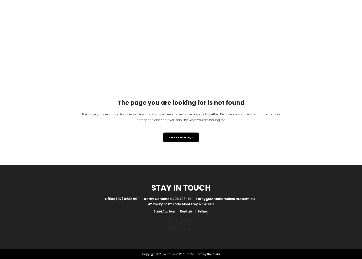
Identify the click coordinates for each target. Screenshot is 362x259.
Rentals (186, 211)
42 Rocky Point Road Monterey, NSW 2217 (181, 204)
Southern (213, 254)
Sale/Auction (164, 211)
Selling (202, 211)
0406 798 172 (180, 199)
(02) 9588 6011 (128, 199)
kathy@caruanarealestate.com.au (225, 199)
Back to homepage (181, 137)
